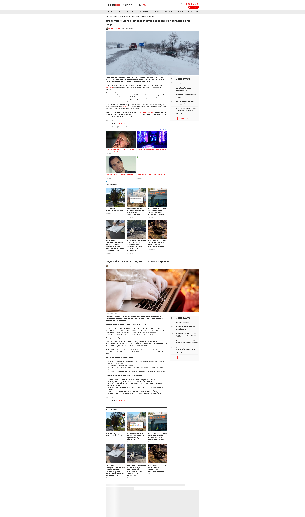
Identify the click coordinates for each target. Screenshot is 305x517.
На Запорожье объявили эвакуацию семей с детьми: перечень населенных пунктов (157, 211)
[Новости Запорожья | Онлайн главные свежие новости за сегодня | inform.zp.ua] (113, 4)
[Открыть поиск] (197, 11)
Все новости (184, 118)
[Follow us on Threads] (198, 4)
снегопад (134, 127)
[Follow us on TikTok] (195, 4)
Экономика (143, 11)
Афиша (190, 11)
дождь (108, 127)
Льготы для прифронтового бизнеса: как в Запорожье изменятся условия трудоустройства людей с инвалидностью (115, 245)
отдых (116, 404)
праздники (122, 404)
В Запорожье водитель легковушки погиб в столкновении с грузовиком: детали (157, 243)
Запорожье (121, 127)
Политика (130, 11)
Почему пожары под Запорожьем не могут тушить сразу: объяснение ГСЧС (135, 211)
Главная (110, 11)
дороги (114, 127)
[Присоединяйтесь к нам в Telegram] (191, 4)
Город (120, 11)
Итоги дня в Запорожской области (114, 209)
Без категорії (114, 16)
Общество (156, 11)
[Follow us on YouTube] (193, 4)
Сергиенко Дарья (114, 28)
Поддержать (193, 7)
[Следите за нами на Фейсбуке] (186, 4)
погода (128, 127)
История (179, 11)
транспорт (141, 127)
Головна (108, 16)
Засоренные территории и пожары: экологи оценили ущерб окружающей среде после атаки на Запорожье (136, 245)
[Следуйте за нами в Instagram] (189, 4)
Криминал (168, 11)
